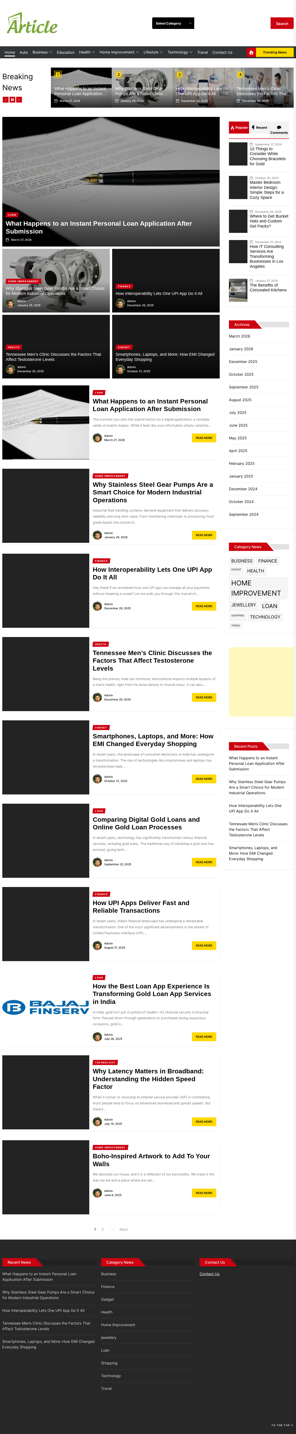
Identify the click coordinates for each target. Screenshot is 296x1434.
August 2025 (240, 399)
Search (282, 23)
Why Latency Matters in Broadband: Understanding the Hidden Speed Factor (148, 1079)
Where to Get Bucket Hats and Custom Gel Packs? (269, 221)
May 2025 (238, 438)
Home (10, 52)
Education (65, 52)
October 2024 (241, 501)
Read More (204, 438)
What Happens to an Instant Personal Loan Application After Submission (80, 93)
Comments (279, 132)
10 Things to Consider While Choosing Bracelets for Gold (268, 156)
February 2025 (242, 463)
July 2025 (238, 412)
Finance (267, 561)
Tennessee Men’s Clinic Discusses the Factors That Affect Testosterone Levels (262, 93)
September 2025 (244, 387)
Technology (178, 52)
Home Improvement (117, 52)
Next (124, 1229)
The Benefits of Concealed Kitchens (268, 288)
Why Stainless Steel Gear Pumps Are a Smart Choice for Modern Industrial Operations (140, 96)
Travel (202, 52)
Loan (270, 606)
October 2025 (241, 374)
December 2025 (243, 361)
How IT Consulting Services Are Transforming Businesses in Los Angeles (267, 256)
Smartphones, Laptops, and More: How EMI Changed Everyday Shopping (253, 853)
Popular (241, 127)
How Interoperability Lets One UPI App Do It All (199, 91)
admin (21, 301)
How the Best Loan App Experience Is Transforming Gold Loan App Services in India (152, 994)
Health (84, 52)
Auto (24, 52)
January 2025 (241, 476)
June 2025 (238, 425)
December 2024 (243, 489)
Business (40, 52)
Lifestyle (151, 52)
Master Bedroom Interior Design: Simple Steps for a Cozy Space (267, 190)
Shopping (237, 615)
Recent (261, 127)
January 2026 (241, 349)
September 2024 (244, 514)
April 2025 (238, 450)
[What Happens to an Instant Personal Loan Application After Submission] (111, 182)
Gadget (236, 569)
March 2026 (239, 336)
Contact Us (222, 52)
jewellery (243, 605)
